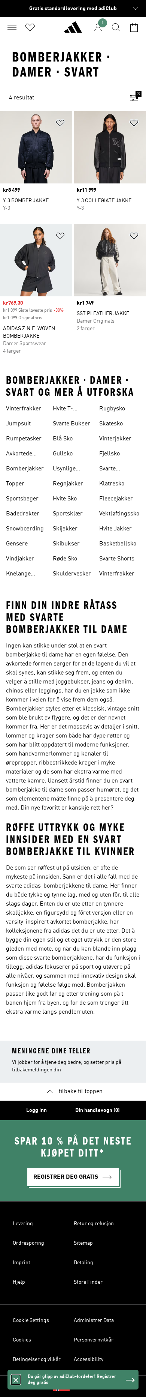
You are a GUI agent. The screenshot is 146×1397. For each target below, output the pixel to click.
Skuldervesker (72, 574)
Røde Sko (65, 559)
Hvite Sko (65, 499)
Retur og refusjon (94, 1223)
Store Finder (88, 1282)
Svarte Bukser (71, 424)
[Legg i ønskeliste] (60, 124)
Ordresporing (28, 1243)
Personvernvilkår (93, 1340)
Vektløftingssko (119, 514)
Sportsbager (22, 499)
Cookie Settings (31, 1320)
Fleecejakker (116, 499)
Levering (23, 1223)
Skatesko (111, 424)
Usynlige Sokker (64, 469)
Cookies (22, 1340)
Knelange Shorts (18, 574)
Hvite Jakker (115, 529)
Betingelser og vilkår (37, 1359)
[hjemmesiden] (73, 30)
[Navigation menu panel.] (12, 27)
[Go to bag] (134, 27)
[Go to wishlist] (30, 27)
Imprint (21, 1262)
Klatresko (111, 484)
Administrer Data (94, 1320)
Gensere (17, 544)
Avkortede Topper (19, 454)
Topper (15, 484)
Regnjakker (68, 484)
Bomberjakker (25, 469)
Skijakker (65, 529)
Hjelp (19, 1282)
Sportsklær (68, 514)
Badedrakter (22, 514)
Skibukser (66, 544)
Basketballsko (117, 544)
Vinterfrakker (23, 409)
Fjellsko (109, 454)
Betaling (83, 1262)
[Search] (116, 27)
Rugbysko (112, 409)
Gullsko (63, 454)
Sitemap (83, 1243)
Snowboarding (25, 529)
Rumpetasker (24, 439)
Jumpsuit (18, 424)
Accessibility (88, 1359)
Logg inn (36, 1110)
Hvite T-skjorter (63, 409)
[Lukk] (15, 1380)
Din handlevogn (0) (97, 1110)
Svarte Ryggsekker (115, 469)
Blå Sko (63, 439)
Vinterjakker (115, 439)
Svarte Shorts (116, 559)
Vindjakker (20, 559)
